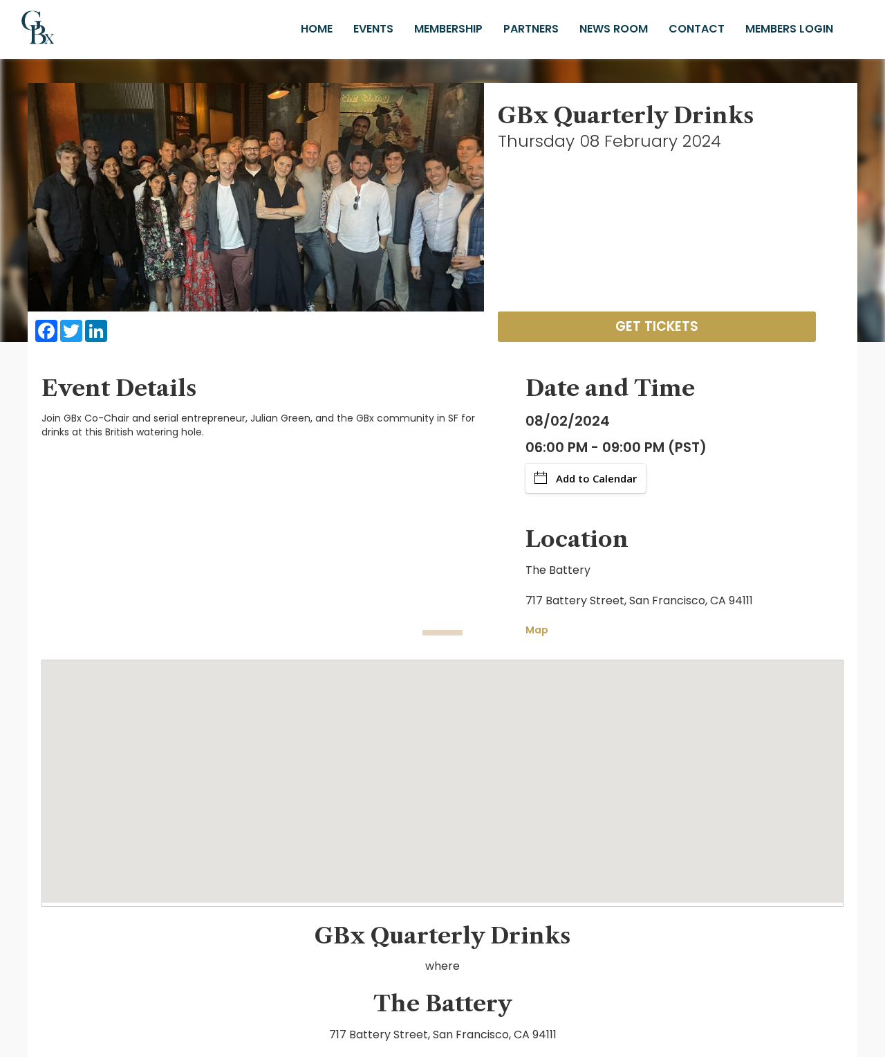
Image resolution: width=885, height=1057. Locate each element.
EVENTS (373, 29)
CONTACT (697, 29)
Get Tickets (656, 326)
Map (536, 630)
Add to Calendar (596, 478)
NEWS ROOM (613, 29)
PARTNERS (531, 29)
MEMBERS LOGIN (789, 29)
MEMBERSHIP (448, 29)
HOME (317, 29)
